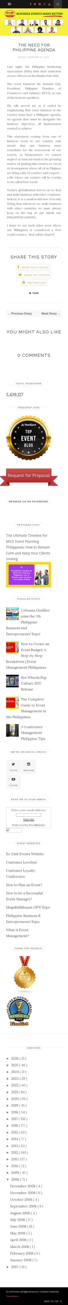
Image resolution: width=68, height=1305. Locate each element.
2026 (15, 1058)
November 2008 (23, 1193)
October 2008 (21, 1199)
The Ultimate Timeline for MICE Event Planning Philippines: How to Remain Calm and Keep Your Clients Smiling (28, 547)
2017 (15, 1119)
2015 (15, 1132)
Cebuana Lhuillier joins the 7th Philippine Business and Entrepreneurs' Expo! (28, 622)
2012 (15, 1152)
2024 (15, 1072)
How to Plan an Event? (24, 885)
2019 (15, 1105)
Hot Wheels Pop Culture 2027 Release (34, 683)
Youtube (13, 785)
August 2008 (20, 1213)
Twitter (13, 770)
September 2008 (23, 1206)
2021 (15, 1092)
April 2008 (19, 1240)
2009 (15, 1173)
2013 (15, 1146)
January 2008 (21, 1260)
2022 (15, 1085)
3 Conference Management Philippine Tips (33, 733)
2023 (15, 1078)
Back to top (52, 1301)
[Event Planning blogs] (25, 993)
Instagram (29, 770)
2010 (15, 1166)
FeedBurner (37, 825)
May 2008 (18, 1233)
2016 (15, 1125)
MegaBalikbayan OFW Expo (28, 907)
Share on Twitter (37, 275)
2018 (15, 1112)
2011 (14, 1159)
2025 (15, 1065)
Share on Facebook (35, 267)
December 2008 (23, 1186)
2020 (15, 1099)
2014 (15, 1139)
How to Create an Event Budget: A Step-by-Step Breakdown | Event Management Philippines (27, 655)
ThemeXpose (12, 1296)
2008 (15, 1179)
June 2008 (18, 1226)
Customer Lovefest (21, 862)
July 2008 (18, 1220)
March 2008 (20, 1247)
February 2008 (22, 1253)
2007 (15, 1267)
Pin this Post (37, 282)
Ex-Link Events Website (25, 854)
